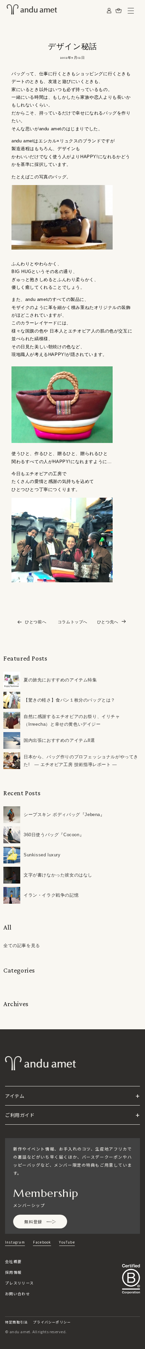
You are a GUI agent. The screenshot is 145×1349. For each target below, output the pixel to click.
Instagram (15, 1242)
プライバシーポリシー (52, 1321)
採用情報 (13, 1272)
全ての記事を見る (21, 945)
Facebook (42, 1242)
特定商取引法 (16, 1321)
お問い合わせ (17, 1293)
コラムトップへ (72, 622)
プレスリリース (19, 1283)
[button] (130, 10)
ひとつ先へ (107, 622)
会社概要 (13, 1261)
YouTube (67, 1242)
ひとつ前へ (35, 622)
